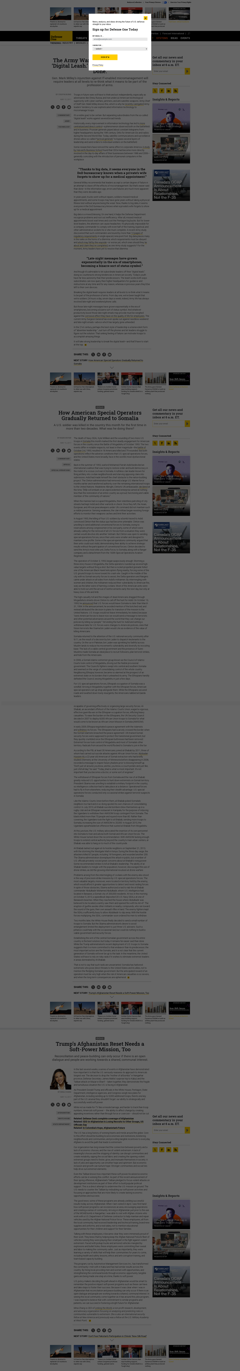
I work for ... (97, 45)
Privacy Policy (97, 65)
